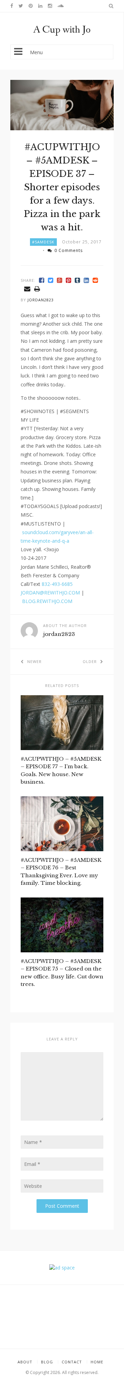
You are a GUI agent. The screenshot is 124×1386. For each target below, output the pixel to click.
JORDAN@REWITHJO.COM (50, 592)
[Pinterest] (68, 280)
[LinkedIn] (86, 280)
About (25, 1361)
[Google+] (59, 280)
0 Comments (68, 250)
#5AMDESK (43, 241)
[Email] (27, 289)
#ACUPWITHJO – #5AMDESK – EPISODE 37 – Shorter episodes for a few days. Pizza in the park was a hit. (62, 187)
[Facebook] (41, 280)
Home (97, 1361)
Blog (47, 1361)
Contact (72, 1361)
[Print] (37, 289)
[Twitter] (50, 280)
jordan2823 (41, 299)
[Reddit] (95, 280)
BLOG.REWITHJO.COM (47, 601)
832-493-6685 (57, 584)
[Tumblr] (77, 280)
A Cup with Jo (62, 30)
